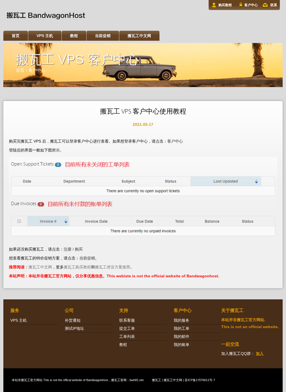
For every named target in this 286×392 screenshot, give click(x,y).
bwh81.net (137, 380)
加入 (260, 353)
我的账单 (181, 344)
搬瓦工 (25, 380)
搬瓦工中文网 (139, 35)
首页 (16, 35)
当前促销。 (89, 258)
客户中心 (251, 5)
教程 (74, 35)
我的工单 (181, 328)
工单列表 (127, 336)
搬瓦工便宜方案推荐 (112, 267)
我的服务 (181, 320)
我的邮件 (181, 336)
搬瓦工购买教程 (77, 267)
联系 (273, 5)
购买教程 (225, 5)
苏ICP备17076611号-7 (200, 380)
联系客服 (127, 320)
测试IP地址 (74, 328)
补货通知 (72, 320)
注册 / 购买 (73, 249)
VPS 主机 (45, 35)
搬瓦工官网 (119, 380)
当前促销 (103, 35)
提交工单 (127, 328)
